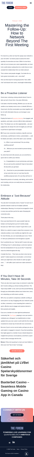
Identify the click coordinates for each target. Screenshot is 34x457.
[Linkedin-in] (13, 442)
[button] (30, 3)
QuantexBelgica (12, 435)
